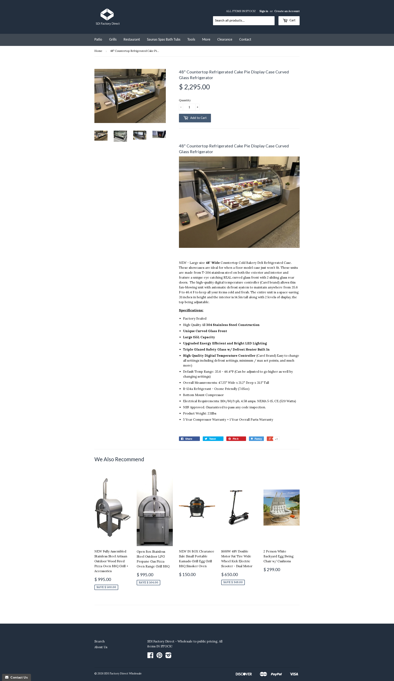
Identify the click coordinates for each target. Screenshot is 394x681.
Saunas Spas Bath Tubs (163, 40)
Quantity (185, 100)
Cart (292, 20)
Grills (113, 40)
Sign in (263, 11)
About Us (100, 647)
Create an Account (287, 11)
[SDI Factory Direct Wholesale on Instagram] (168, 656)
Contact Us (18, 677)
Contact (245, 40)
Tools (191, 40)
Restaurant (132, 40)
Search (99, 641)
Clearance (224, 40)
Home (98, 51)
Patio (98, 40)
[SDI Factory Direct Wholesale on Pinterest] (159, 656)
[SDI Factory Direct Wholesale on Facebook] (150, 656)
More (206, 40)
